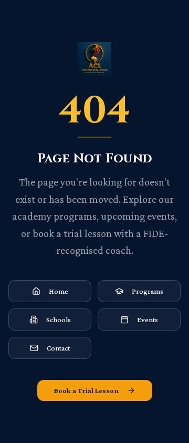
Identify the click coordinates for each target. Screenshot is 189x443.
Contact (58, 348)
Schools (58, 319)
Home (58, 291)
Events (147, 319)
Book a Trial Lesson (86, 390)
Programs (147, 291)
